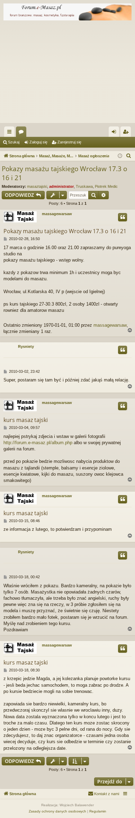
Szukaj (13, 142)
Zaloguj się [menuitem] (115, 133)
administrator (61, 186)
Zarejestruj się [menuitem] (127, 133)
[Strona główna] (67, 12)
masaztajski (37, 186)
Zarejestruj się (69, 142)
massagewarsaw (57, 214)
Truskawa (84, 186)
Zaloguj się (38, 142)
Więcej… (11, 133)
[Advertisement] (67, 73)
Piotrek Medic (106, 186)
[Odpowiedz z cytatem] (122, 217)
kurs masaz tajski (25, 419)
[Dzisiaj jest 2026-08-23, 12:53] (120, 156)
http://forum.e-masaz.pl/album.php (37, 442)
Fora (22, 133)
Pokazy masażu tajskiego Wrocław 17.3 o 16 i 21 (64, 173)
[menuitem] (129, 156)
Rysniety (26, 346)
